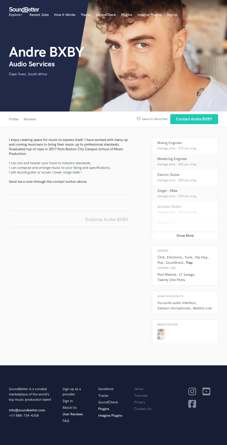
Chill (160, 257)
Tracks (86, 15)
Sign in (172, 15)
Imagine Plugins (149, 15)
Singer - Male (167, 191)
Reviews (30, 119)
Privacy (139, 402)
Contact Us (142, 409)
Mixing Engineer (169, 143)
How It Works (64, 15)
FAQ (66, 421)
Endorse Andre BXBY (107, 219)
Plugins (126, 15)
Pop (160, 263)
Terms (138, 389)
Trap (189, 263)
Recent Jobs (39, 15)
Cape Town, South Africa (28, 74)
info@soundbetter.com (27, 410)
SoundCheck (106, 15)
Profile (13, 119)
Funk (188, 257)
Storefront (106, 389)
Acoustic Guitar (169, 207)
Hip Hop (201, 257)
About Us (70, 408)
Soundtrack (174, 263)
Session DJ (165, 223)
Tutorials (141, 396)
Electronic (174, 257)
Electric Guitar (168, 175)
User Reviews (73, 414)
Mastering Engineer (172, 159)
